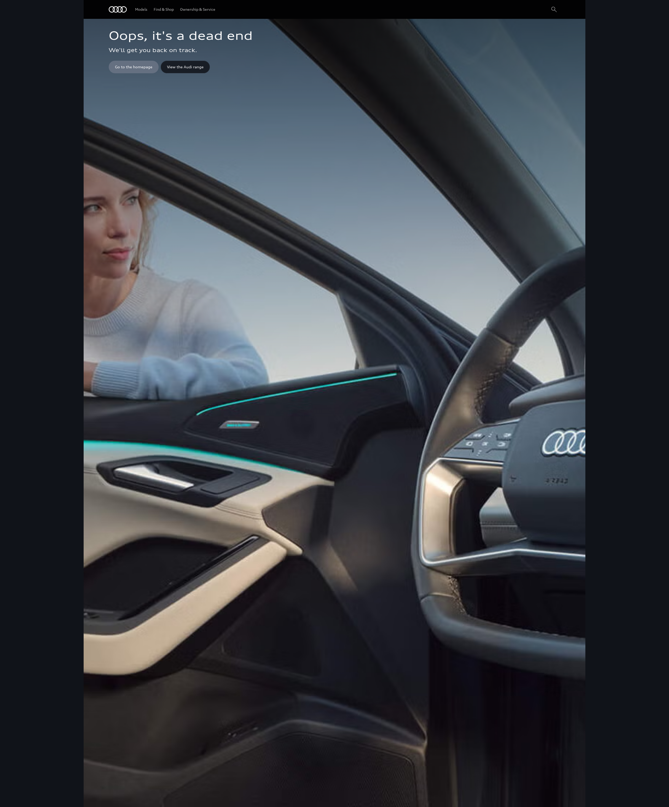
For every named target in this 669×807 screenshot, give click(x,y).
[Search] (554, 9)
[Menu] (118, 9)
